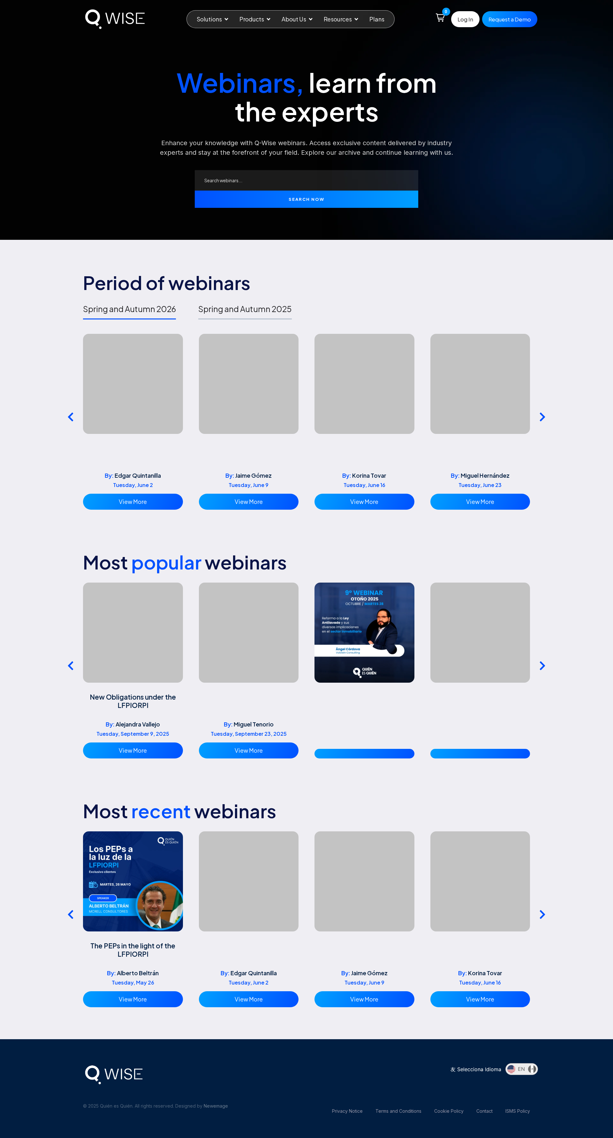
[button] (440, 18)
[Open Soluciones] (226, 19)
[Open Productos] (268, 19)
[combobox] (306, 180)
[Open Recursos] (356, 19)
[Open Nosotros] (311, 19)
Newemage (216, 1106)
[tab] (129, 311)
